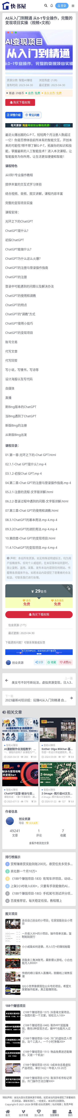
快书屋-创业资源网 (40, 1104)
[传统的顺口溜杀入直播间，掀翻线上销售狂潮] (12, 977)
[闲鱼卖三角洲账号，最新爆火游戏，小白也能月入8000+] (12, 963)
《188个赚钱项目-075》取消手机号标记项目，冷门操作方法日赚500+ (47, 1079)
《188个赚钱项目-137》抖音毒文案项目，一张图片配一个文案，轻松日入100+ (47, 1013)
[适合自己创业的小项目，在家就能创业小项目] (12, 924)
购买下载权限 (21, 102)
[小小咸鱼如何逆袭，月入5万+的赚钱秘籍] (12, 950)
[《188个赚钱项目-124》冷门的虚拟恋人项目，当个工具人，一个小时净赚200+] (12, 1042)
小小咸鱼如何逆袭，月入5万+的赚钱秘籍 (46, 946)
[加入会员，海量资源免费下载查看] (39, 653)
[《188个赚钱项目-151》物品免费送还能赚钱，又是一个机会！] (12, 1055)
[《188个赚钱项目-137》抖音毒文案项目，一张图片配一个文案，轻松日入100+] (12, 1016)
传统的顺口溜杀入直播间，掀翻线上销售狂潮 (47, 974)
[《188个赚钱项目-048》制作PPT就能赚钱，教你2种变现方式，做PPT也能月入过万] (12, 1029)
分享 (40, 662)
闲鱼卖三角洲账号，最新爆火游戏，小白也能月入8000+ (47, 961)
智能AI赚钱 (25, 80)
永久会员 (59, 600)
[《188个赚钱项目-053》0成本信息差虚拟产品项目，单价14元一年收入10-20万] (12, 1068)
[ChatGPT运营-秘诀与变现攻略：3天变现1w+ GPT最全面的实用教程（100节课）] (20, 774)
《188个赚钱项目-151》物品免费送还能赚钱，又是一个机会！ (47, 1053)
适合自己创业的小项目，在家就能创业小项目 (47, 921)
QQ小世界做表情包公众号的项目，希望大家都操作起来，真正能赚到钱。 (46, 987)
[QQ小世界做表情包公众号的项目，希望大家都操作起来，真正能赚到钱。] (12, 990)
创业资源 (17, 662)
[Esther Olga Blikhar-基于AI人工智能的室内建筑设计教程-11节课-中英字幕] (58, 730)
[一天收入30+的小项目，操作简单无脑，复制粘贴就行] (12, 937)
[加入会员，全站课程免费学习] (39, 125)
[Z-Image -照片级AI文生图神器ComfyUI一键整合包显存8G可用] (58, 774)
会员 (28, 600)
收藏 (53, 662)
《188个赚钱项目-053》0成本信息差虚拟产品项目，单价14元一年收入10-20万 (46, 1066)
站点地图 (56, 1104)
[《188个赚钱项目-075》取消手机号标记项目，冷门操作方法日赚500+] (12, 1081)
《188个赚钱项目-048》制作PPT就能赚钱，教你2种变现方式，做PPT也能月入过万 (46, 1028)
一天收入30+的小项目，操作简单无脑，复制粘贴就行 (47, 935)
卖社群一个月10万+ (24, 871)
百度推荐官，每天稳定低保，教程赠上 (36, 901)
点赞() (67, 662)
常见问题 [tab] (34, 115)
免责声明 (68, 1104)
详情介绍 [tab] (15, 115)
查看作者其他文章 (39, 843)
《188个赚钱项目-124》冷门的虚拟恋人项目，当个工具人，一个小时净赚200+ (47, 1039)
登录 (63, 5)
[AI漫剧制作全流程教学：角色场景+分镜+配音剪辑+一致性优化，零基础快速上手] (20, 730)
